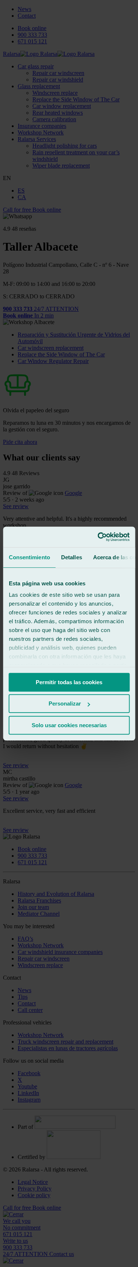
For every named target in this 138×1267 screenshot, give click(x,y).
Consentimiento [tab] (29, 557)
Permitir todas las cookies (69, 682)
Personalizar (65, 703)
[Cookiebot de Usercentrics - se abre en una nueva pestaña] (98, 537)
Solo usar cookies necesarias (69, 725)
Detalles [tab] (71, 557)
